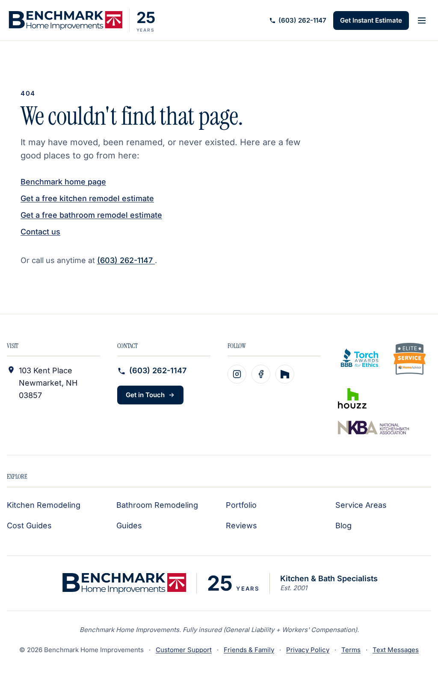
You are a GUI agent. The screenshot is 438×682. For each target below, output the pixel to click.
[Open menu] (421, 20)
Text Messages (396, 650)
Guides (129, 525)
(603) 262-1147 (302, 20)
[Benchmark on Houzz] (284, 374)
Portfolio (241, 505)
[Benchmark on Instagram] (237, 374)
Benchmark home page (63, 181)
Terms (351, 650)
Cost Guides (29, 525)
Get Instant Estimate (371, 20)
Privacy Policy (307, 650)
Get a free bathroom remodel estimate (91, 215)
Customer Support (184, 650)
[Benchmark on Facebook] (261, 374)
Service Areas (361, 505)
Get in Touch (145, 395)
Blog (343, 525)
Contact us (40, 231)
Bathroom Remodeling (157, 505)
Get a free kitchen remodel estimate (87, 198)
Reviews (241, 525)
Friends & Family (249, 650)
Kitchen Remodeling (43, 505)
